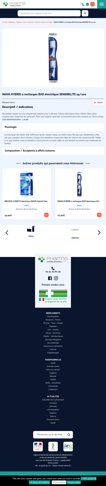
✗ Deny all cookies (39, 482)
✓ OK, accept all (88, 478)
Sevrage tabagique (53, 339)
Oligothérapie (53, 353)
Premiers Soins (53, 419)
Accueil (4, 22)
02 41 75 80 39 (53, 271)
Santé (53, 363)
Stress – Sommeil (53, 333)
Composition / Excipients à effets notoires (30, 150)
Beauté (53, 376)
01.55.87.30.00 (45, 466)
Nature (53, 416)
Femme (53, 349)
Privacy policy (73, 482)
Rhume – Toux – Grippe (53, 323)
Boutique (12, 22)
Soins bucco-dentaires (53, 346)
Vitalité (53, 379)
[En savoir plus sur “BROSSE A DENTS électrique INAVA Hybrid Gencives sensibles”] (46, 215)
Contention (53, 389)
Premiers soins (53, 366)
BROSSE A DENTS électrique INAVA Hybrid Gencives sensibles (33, 201)
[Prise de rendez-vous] (87, 4)
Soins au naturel (53, 370)
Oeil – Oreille (53, 330)
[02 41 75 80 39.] (82, 4)
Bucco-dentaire (28, 22)
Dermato (53, 406)
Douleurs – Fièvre (53, 320)
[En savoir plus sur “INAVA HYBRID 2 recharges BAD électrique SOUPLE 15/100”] (99, 215)
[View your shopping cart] (92, 4)
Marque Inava (8, 102)
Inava (27, 205)
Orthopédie (53, 386)
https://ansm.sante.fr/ (61, 466)
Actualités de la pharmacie (53, 400)
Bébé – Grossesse (53, 383)
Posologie (11, 127)
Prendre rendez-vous (53, 284)
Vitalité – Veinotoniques (53, 336)
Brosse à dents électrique (43, 22)
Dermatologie (53, 343)
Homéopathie (53, 316)
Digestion (53, 326)
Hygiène (19, 22)
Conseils (53, 403)
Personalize (59, 482)
